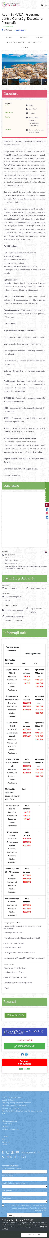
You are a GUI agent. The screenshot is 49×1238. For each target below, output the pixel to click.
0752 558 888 (24, 1069)
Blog (3, 1139)
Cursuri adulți (7, 1124)
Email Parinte (7, 1191)
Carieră (4, 1145)
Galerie (9, 37)
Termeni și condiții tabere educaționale (16, 1103)
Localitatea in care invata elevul (13, 1183)
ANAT (4, 1114)
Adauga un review (15, 1015)
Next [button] (44, 66)
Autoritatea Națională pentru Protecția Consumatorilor (22, 1111)
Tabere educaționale (9, 1121)
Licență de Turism (8, 1100)
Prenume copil (7, 1176)
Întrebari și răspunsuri (10, 1129)
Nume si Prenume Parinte (11, 1169)
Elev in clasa (6, 1198)
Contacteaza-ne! (26, 1046)
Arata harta (21, 30)
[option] (24, 66)
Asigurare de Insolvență (10, 1108)
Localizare (39, 37)
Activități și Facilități (16, 42)
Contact (5, 1136)
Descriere (24, 37)
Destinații (5, 1126)
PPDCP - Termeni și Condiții (12, 1097)
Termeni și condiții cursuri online (14, 1105)
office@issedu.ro (30, 1152)
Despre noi (6, 1142)
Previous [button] (4, 66)
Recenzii (24, 47)
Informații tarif (35, 42)
